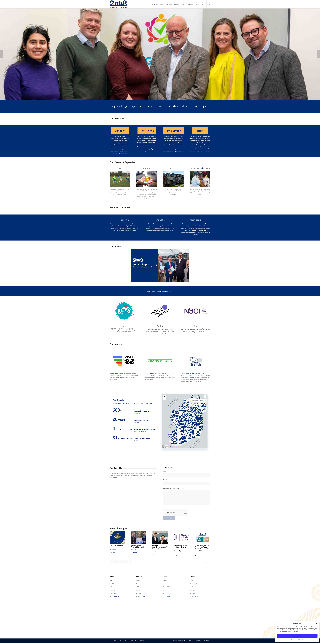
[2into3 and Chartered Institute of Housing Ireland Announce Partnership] (181, 537)
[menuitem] (155, 4)
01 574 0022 (115, 596)
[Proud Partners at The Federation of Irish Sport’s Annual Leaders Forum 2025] (202, 537)
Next (318, 54)
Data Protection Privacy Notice (298, 639)
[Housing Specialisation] (173, 179)
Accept (297, 636)
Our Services (117, 118)
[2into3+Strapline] (118, 4)
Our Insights (116, 344)
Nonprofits (124, 220)
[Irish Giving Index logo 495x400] (124, 361)
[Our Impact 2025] (160, 265)
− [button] (164, 399)
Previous (1, 54)
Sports (120, 168)
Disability (146, 168)
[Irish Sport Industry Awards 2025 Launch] (138, 537)
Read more (113, 552)
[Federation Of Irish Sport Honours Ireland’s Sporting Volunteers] (160, 537)
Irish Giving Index (117, 373)
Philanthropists (195, 220)
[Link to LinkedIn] (209, 4)
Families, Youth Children (200, 168)
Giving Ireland (149, 373)
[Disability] (146, 179)
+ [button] (164, 396)
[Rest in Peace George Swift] (117, 537)
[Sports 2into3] (120, 179)
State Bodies (160, 220)
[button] (317, 623)
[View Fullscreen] (205, 396)
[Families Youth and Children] (200, 179)
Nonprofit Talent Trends (192, 373)
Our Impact (116, 246)
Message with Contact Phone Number (174, 488)
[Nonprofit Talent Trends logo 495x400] (195, 361)
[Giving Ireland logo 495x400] (160, 361)
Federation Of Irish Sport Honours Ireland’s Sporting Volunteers (159, 547)
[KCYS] (124, 311)
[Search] (202, 4)
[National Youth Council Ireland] (195, 311)
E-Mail (165, 480)
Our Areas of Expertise (123, 162)
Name (165, 471)
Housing (173, 168)
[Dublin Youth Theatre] (160, 311)
